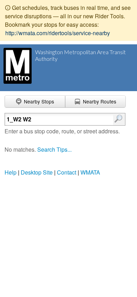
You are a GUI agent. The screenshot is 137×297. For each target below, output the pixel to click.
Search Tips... (54, 149)
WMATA (90, 172)
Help (11, 172)
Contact (66, 172)
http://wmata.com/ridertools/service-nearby (57, 33)
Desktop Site (37, 172)
